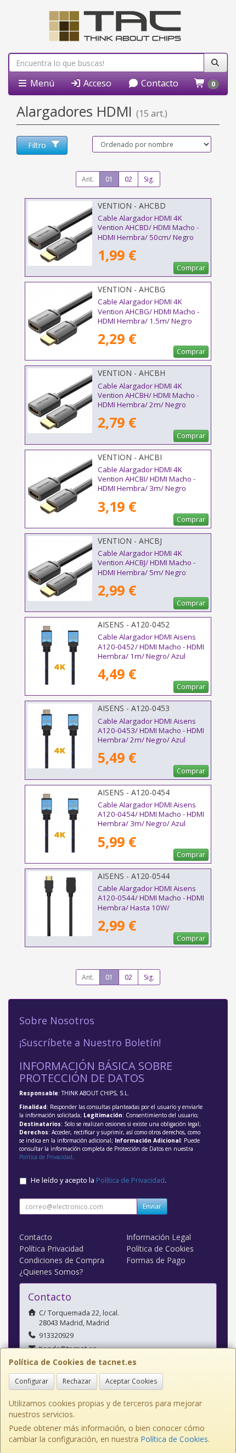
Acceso (96, 83)
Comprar (191, 267)
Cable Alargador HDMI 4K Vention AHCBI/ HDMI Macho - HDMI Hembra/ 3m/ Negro (146, 479)
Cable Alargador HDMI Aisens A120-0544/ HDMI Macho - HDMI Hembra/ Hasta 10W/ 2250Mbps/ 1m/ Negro (151, 902)
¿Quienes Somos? (51, 1271)
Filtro (37, 145)
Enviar (152, 1206)
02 (128, 179)
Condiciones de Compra (61, 1260)
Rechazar (77, 1381)
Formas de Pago (156, 1260)
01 (109, 179)
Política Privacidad (51, 1248)
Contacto (158, 83)
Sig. (149, 179)
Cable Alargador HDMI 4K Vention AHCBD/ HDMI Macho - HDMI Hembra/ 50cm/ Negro (148, 227)
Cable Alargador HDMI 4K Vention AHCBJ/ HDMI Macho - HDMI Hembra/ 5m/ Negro (146, 562)
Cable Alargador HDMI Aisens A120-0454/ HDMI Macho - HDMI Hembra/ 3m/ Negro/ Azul (151, 814)
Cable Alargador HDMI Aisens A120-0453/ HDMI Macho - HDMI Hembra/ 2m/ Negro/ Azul (151, 730)
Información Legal (158, 1237)
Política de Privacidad (45, 1157)
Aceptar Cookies (131, 1381)
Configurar (31, 1381)
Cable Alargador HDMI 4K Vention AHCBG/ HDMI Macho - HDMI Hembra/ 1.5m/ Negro (148, 311)
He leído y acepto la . (98, 1180)
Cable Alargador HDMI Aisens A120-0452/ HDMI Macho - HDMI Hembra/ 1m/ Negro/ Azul (151, 646)
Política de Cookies (174, 1439)
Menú (41, 83)
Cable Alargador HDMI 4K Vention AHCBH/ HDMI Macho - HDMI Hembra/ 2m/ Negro (148, 395)
